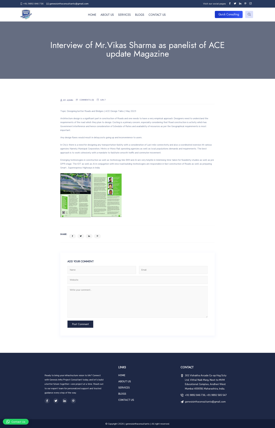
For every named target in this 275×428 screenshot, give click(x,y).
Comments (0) (86, 100)
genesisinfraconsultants (138, 423)
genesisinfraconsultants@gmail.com (69, 3)
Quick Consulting (228, 14)
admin (70, 100)
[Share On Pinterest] (97, 236)
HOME (92, 15)
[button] (16, 422)
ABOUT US (107, 15)
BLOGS (139, 15)
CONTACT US (157, 15)
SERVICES (124, 15)
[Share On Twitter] (80, 236)
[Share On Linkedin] (89, 236)
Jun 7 (103, 100)
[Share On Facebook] (72, 236)
